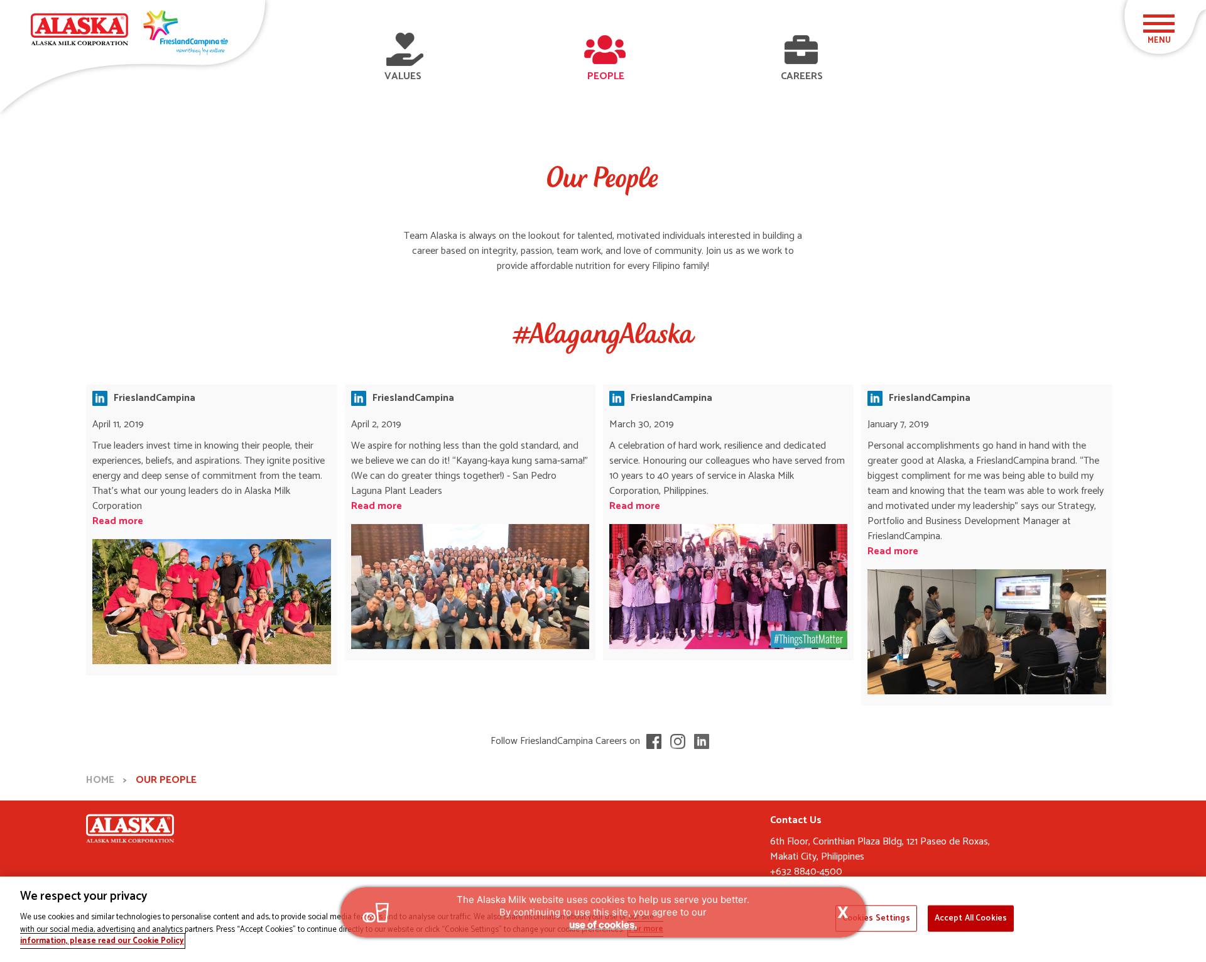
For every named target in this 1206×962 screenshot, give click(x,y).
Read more (117, 521)
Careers (802, 76)
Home (100, 780)
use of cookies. (603, 925)
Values (402, 76)
